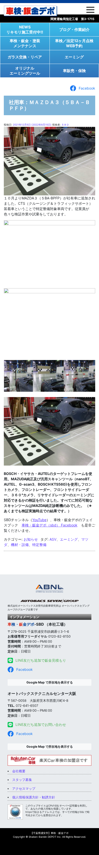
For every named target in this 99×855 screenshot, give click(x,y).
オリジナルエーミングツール (25, 71)
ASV (53, 539)
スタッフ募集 (22, 780)
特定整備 (39, 544)
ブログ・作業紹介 (74, 29)
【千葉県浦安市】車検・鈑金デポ (49, 832)
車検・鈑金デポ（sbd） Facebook (49, 525)
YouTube (39, 520)
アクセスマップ (23, 788)
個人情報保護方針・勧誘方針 (33, 797)
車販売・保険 (74, 70)
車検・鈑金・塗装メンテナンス (25, 43)
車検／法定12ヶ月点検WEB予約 (74, 43)
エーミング (74, 57)
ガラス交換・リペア (25, 57)
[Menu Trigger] (90, 9)
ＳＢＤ (65, 124)
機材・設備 (20, 544)
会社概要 (18, 771)
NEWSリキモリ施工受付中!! (24, 30)
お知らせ (31, 539)
